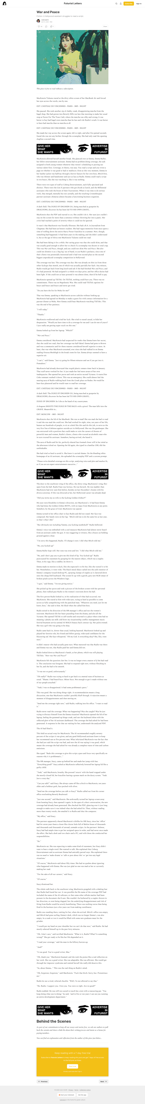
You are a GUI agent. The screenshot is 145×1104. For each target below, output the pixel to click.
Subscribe (128, 4)
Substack (63, 1100)
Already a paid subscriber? (72, 1071)
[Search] (116, 4)
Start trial (72, 1066)
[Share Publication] (121, 4)
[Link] (33, 1021)
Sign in (138, 4)
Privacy (71, 1090)
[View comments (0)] (46, 26)
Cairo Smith (45, 20)
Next (102, 1081)
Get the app (82, 1095)
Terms (76, 1090)
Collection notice (85, 1090)
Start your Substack (67, 1095)
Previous (44, 1081)
